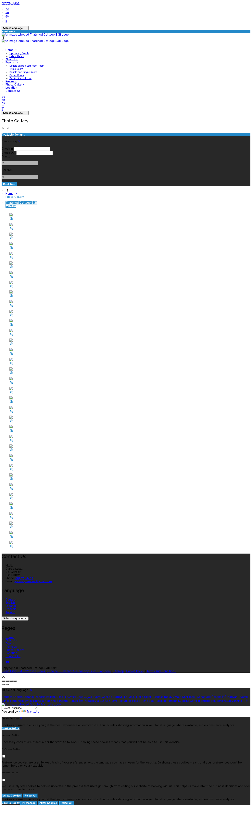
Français (11, 609)
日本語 (104, 700)
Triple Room (16, 69)
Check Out (9, 152)
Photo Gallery (15, 84)
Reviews (11, 81)
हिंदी (224, 696)
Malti (178, 696)
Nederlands (60, 700)
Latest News (16, 56)
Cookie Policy (135, 671)
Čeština (216, 696)
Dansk (60, 696)
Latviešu (129, 696)
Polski (136, 700)
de (7, 9)
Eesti (80, 696)
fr (7, 18)
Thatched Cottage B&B (21, 202)
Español (11, 605)
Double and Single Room (23, 72)
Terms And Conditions (161, 671)
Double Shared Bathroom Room (26, 65)
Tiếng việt (147, 700)
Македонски (144, 696)
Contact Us (13, 90)
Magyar (232, 696)
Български (189, 696)
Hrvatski (243, 696)
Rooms (11, 62)
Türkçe (73, 700)
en (7, 12)
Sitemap (118, 671)
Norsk (48, 700)
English (10, 602)
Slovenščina (219, 700)
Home (10, 50)
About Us (12, 59)
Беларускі (204, 696)
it (6, 21)
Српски (195, 700)
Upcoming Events (19, 53)
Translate (33, 711)
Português (125, 700)
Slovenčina (234, 700)
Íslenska (38, 700)
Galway (11, 205)
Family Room (16, 75)
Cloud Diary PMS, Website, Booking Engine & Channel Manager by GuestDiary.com (56, 671)
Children (7, 170)
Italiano (10, 612)
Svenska (183, 700)
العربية (88, 696)
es (7, 15)
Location (11, 87)
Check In (7, 148)
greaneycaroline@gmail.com (33, 581)
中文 (245, 700)
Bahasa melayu (164, 696)
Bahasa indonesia (13, 700)
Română (172, 700)
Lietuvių (118, 696)
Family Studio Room (20, 78)
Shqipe (205, 700)
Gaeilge (107, 696)
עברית (28, 700)
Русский (160, 700)
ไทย (81, 700)
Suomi (97, 696)
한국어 (113, 700)
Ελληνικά (70, 696)
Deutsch (11, 599)
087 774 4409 (10, 3)
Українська (91, 700)
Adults (6, 156)
